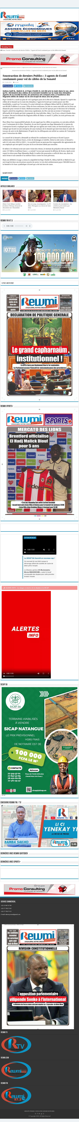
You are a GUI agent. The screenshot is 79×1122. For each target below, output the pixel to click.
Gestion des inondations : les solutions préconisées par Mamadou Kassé (62, 205)
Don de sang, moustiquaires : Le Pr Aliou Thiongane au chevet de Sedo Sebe (39, 205)
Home (3, 50)
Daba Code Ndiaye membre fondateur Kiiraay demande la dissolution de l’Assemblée (12, 205)
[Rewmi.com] (13, 15)
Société (8, 50)
